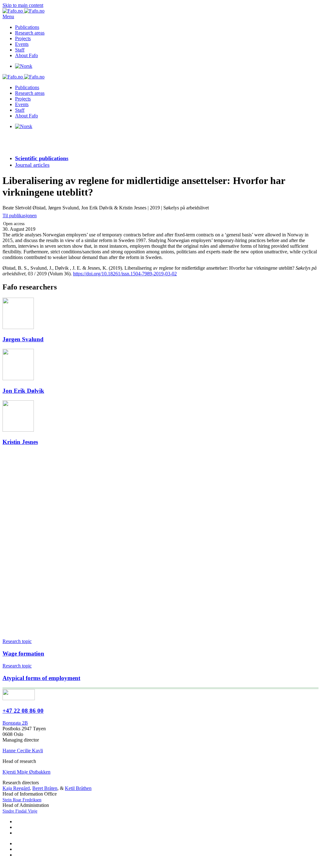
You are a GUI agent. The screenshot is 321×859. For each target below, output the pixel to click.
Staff (19, 49)
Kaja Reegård (16, 788)
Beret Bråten (44, 788)
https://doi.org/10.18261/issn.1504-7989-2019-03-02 (125, 273)
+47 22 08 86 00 (23, 710)
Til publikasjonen (20, 215)
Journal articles (32, 165)
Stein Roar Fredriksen (22, 799)
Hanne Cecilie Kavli (23, 750)
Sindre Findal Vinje (20, 811)
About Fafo (26, 55)
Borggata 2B (15, 723)
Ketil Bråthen (78, 788)
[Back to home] (24, 11)
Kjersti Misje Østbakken (26, 772)
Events (22, 44)
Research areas (30, 32)
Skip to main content (23, 5)
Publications (27, 27)
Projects (23, 38)
